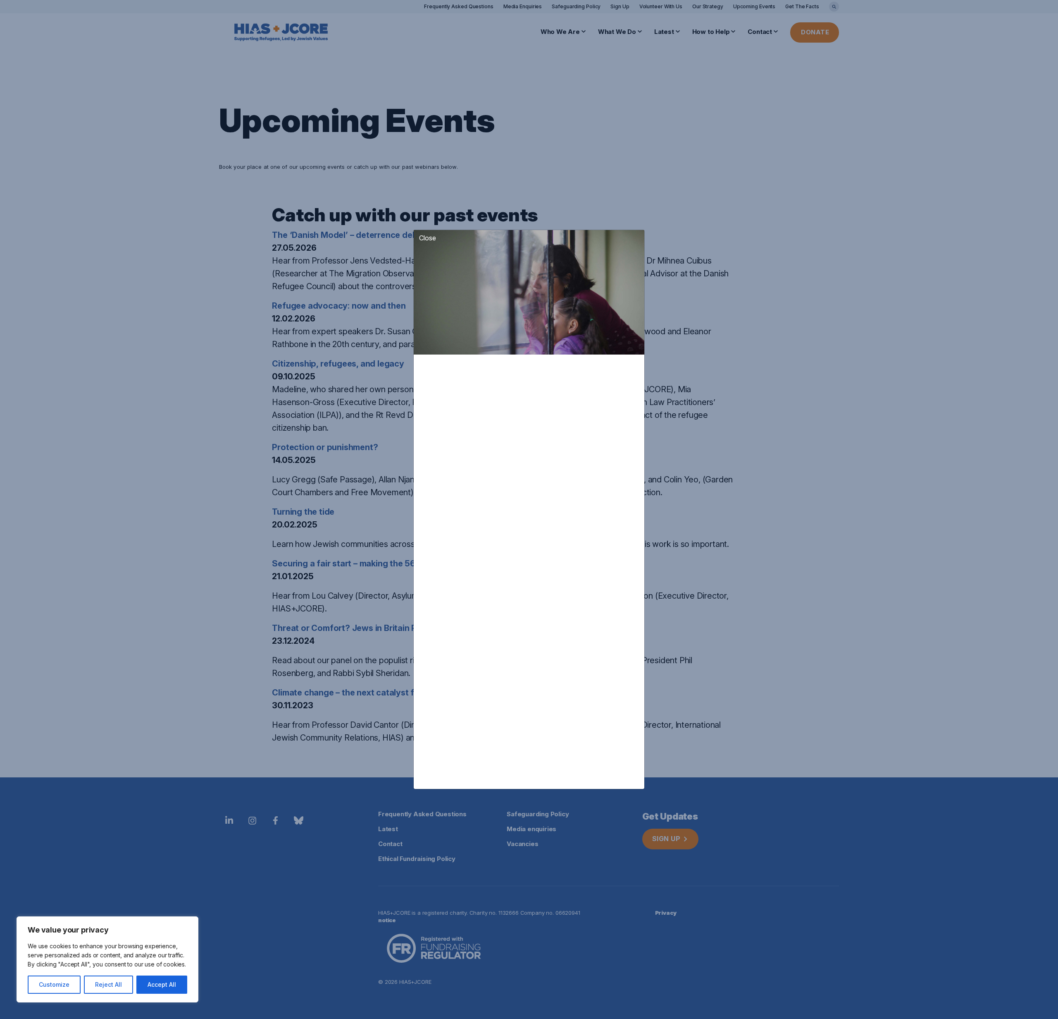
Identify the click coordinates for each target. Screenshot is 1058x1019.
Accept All (162, 984)
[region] (107, 959)
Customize (54, 984)
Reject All (108, 984)
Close (427, 238)
